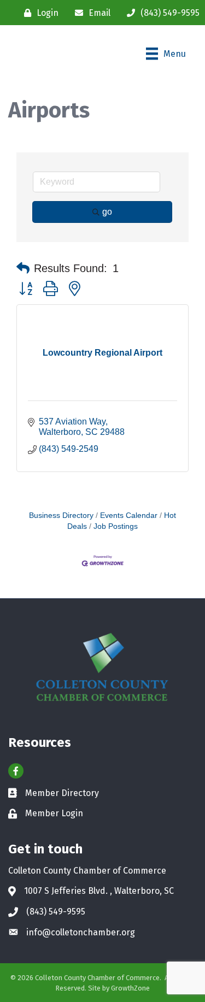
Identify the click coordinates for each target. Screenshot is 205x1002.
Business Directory (61, 515)
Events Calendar (128, 515)
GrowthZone (130, 988)
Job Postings (115, 526)
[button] (23, 268)
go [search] (107, 211)
